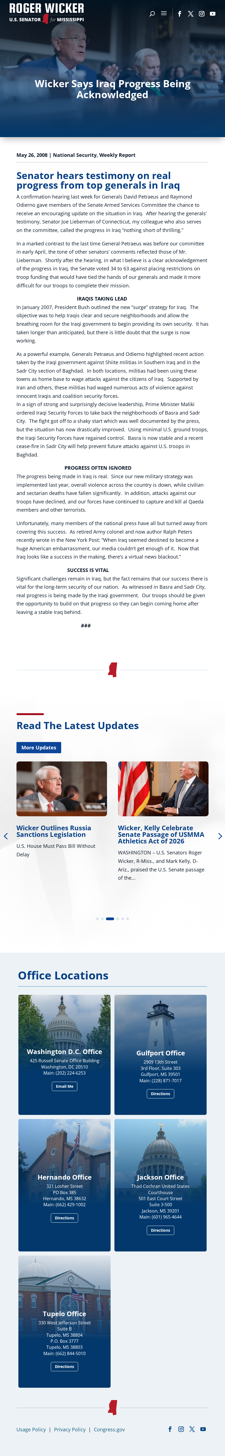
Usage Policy (31, 1429)
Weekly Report (117, 155)
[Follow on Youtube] (212, 13)
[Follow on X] (190, 13)
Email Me (64, 1086)
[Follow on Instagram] (201, 13)
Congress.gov (109, 1429)
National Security (75, 155)
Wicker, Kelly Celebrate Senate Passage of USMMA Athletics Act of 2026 (161, 834)
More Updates (38, 747)
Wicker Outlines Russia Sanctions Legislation (53, 831)
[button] (97, 918)
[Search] (152, 13)
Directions (160, 1093)
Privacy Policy (70, 1429)
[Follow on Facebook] (179, 13)
